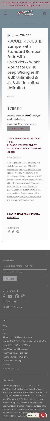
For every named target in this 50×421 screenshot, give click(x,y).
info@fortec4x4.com (12, 307)
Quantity (11, 96)
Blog (5, 325)
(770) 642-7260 (10, 301)
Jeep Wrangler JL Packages (15, 352)
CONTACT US (14, 157)
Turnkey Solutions (11, 368)
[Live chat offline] (36, 415)
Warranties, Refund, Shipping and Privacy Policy (24, 341)
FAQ (5, 329)
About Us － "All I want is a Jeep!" (18, 337)
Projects (6, 364)
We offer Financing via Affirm (16, 345)
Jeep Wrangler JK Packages (15, 349)
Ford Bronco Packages (13, 360)
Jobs (5, 333)
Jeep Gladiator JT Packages (15, 356)
